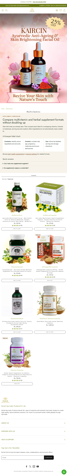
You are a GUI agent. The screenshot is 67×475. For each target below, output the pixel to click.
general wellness (31, 154)
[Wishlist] (60, 10)
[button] (2, 10)
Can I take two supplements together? (16, 163)
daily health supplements (16, 154)
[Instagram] (34, 466)
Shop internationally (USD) (39, 2)
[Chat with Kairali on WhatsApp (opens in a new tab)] (64, 472)
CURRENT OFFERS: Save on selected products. (43, 5)
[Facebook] (26, 466)
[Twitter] (30, 466)
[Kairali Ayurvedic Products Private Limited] (5, 400)
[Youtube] (37, 466)
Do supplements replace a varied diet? (16, 168)
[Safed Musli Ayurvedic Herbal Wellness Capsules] (50, 300)
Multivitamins (9, 108)
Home (2, 108)
